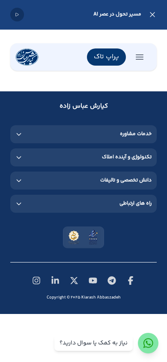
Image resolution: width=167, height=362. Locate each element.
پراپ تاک (106, 56)
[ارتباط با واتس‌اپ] (148, 343)
